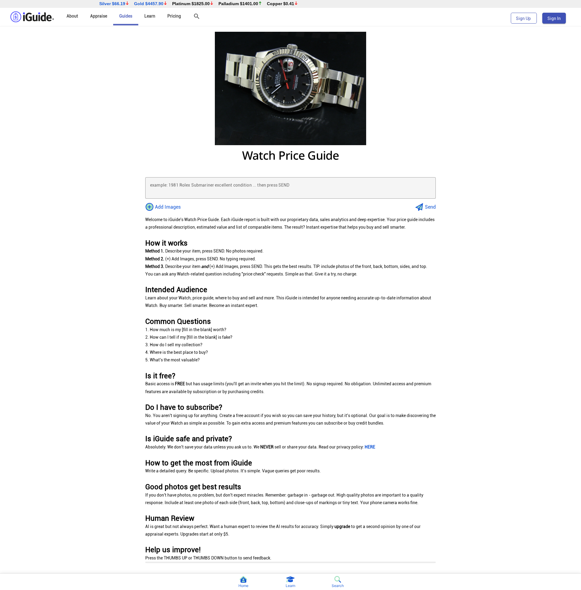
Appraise (98, 16)
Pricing (174, 16)
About (72, 16)
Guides (125, 16)
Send (430, 207)
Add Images (168, 207)
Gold (148, 3)
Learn (149, 16)
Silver (112, 3)
